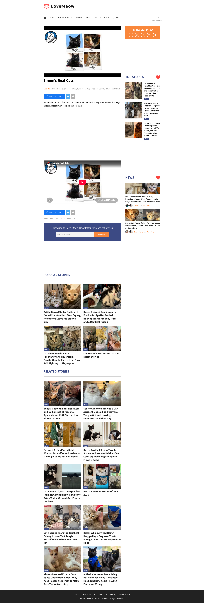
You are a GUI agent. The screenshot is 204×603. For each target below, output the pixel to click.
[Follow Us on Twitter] (137, 35)
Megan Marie (138, 232)
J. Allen (136, 205)
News (106, 17)
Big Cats (115, 17)
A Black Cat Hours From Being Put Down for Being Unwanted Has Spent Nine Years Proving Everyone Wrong (100, 579)
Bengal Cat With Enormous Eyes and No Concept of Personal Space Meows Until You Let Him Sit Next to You (61, 413)
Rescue (79, 17)
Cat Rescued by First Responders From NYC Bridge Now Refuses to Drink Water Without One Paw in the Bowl (62, 496)
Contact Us (102, 594)
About (77, 594)
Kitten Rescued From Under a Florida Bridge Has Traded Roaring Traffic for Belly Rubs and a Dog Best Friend (100, 317)
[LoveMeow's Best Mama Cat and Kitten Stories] (102, 338)
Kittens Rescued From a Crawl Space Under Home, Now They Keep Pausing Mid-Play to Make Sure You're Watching (61, 579)
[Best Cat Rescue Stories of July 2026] (102, 476)
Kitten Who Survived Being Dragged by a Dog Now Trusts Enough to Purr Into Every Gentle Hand (102, 537)
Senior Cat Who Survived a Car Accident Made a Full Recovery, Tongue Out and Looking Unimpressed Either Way (100, 413)
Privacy (113, 594)
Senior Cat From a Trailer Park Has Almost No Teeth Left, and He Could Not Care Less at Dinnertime (142, 225)
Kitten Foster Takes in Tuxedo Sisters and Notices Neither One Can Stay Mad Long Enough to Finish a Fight (101, 455)
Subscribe (101, 234)
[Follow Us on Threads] (155, 35)
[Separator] (73, 96)
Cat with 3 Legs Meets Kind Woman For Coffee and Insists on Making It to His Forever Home (62, 453)
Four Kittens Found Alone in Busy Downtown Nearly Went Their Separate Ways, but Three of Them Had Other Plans (142, 199)
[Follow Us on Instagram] (143, 35)
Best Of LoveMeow (65, 17)
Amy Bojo (47, 89)
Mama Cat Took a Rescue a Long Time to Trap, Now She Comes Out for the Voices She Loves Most (152, 109)
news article (72, 219)
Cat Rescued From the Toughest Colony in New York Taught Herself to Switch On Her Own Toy (61, 537)
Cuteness (97, 17)
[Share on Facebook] (54, 96)
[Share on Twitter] (68, 96)
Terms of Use (124, 594)
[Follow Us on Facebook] (131, 35)
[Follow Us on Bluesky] (149, 35)
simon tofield (49, 219)
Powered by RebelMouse (157, 20)
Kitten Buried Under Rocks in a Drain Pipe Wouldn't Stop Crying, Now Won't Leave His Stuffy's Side (62, 317)
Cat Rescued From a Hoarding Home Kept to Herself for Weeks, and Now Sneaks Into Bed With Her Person (152, 129)
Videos (87, 17)
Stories (51, 17)
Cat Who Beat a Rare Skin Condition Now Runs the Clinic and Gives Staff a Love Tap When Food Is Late (152, 89)
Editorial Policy (89, 594)
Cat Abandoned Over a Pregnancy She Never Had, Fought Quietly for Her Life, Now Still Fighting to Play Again (62, 358)
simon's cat (60, 219)
